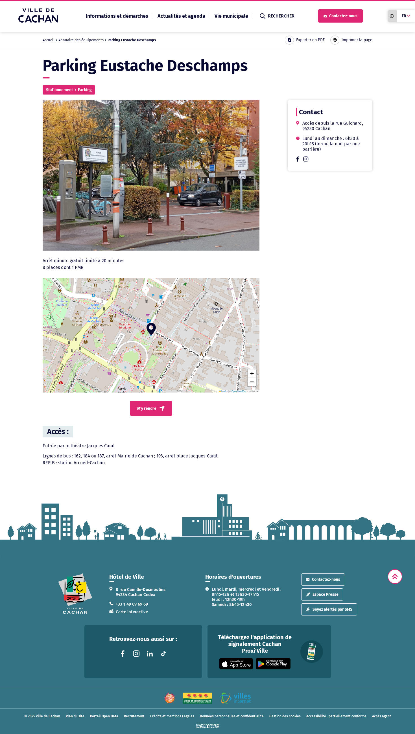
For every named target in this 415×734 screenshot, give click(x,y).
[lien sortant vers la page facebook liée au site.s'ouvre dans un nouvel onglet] (297, 160)
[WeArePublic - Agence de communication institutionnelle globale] (207, 726)
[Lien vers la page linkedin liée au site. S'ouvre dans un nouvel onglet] (150, 653)
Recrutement (134, 716)
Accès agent (381, 716)
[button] (151, 329)
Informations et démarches (117, 16)
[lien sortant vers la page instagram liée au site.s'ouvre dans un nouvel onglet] (306, 160)
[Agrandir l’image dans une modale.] (151, 175)
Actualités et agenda (181, 16)
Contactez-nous (343, 16)
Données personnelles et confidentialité (232, 716)
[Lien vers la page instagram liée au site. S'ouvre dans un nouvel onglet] (136, 653)
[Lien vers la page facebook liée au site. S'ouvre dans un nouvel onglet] (123, 653)
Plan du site (75, 716)
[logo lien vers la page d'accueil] (75, 593)
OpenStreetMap (238, 391)
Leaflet (224, 391)
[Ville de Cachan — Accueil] (38, 21)
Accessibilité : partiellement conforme (336, 716)
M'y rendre (146, 408)
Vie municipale (231, 16)
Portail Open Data (104, 716)
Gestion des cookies (285, 716)
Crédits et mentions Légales (172, 716)
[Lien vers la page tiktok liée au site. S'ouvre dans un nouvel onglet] (163, 653)
